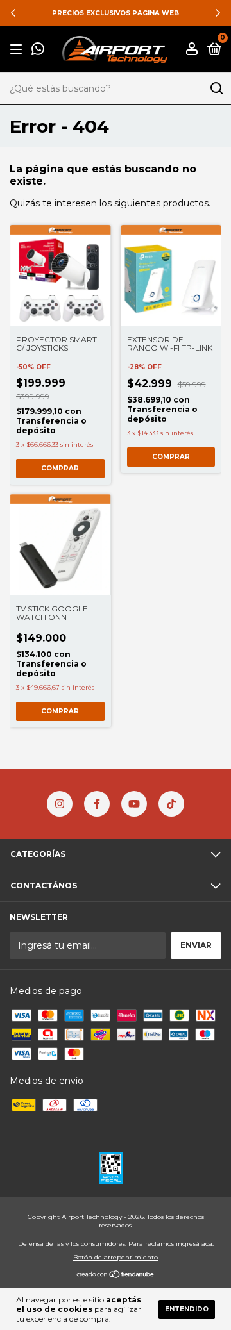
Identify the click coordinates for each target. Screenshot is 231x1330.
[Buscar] (216, 88)
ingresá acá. (195, 1244)
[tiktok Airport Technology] (171, 804)
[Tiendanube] (116, 1275)
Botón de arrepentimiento (115, 1257)
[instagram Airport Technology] (60, 804)
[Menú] (18, 49)
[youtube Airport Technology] (134, 804)
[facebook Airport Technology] (97, 804)
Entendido (187, 1309)
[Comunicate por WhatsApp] (38, 50)
